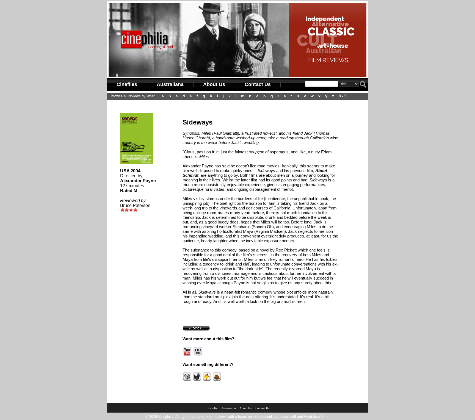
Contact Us (258, 84)
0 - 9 (343, 96)
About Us (214, 84)
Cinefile (213, 408)
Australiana (170, 84)
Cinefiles (127, 84)
